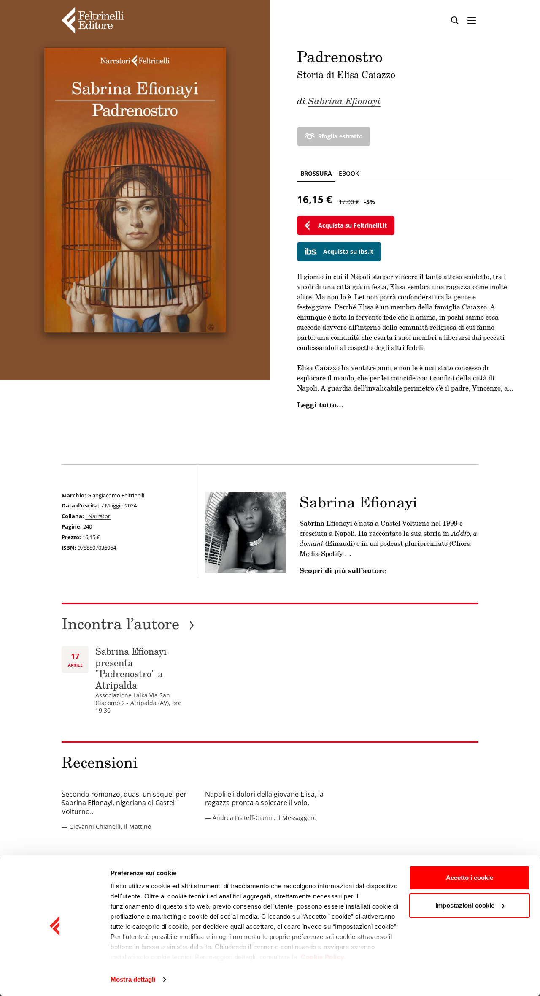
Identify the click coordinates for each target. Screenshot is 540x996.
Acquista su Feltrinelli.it (352, 225)
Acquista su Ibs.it (348, 251)
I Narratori (98, 516)
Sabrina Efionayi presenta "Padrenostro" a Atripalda (131, 668)
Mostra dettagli (133, 979)
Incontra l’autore (128, 623)
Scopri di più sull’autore (343, 570)
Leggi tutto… (320, 405)
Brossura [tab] (316, 173)
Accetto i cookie (469, 877)
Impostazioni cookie (464, 905)
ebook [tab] (349, 173)
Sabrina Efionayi (344, 100)
